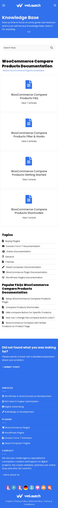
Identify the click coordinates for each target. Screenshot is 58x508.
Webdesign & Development (19, 411)
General (9, 256)
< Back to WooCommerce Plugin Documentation (23, 70)
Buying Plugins (12, 241)
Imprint (9, 501)
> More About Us (10, 474)
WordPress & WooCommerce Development (27, 396)
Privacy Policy (21, 501)
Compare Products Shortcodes (22, 307)
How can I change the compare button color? (30, 317)
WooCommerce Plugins (17, 427)
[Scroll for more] (29, 31)
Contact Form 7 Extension (18, 438)
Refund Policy (35, 501)
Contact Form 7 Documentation (23, 246)
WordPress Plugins (14, 432)
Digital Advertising (14, 406)
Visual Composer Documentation (23, 267)
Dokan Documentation (18, 251)
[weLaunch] (29, 5)
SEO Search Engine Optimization (21, 401)
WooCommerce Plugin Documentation (26, 272)
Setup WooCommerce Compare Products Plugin (26, 300)
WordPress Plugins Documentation (24, 277)
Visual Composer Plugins (17, 443)
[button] (3, 5)
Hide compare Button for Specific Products (28, 312)
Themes (9, 261)
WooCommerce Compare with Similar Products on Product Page (24, 324)
